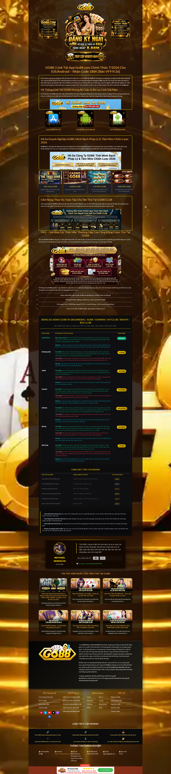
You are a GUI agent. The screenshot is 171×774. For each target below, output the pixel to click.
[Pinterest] (41, 712)
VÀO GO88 (122, 338)
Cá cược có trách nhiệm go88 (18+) (90, 563)
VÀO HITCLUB (122, 408)
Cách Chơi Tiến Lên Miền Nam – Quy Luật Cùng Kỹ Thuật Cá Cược (117, 595)
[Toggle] (37, 295)
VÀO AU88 (122, 371)
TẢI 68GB (121, 352)
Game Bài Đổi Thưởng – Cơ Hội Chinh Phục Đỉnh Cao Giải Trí (53, 626)
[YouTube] (49, 712)
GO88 (83, 645)
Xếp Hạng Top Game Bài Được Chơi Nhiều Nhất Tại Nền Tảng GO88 (117, 626)
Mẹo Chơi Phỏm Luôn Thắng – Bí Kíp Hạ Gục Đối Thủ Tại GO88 (85, 595)
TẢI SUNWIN (121, 389)
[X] (53, 712)
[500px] (45, 712)
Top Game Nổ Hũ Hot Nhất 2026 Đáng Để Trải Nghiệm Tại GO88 (85, 626)
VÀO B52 (121, 446)
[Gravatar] (49, 716)
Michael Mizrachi (60, 559)
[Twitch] (57, 712)
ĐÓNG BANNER (85, 765)
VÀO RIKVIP (121, 427)
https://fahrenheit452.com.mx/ (64, 754)
